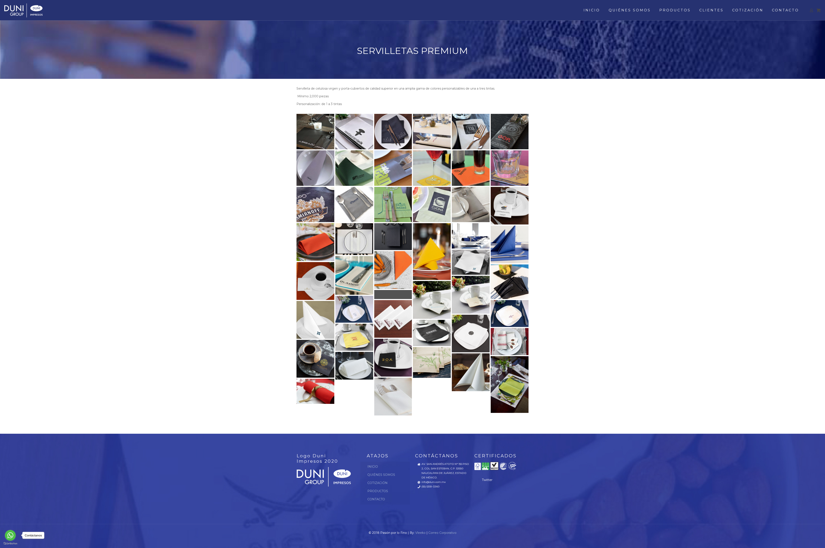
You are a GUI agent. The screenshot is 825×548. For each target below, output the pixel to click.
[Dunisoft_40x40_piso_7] (470, 333)
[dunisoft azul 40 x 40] (470, 236)
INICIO (372, 467)
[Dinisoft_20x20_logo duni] (509, 205)
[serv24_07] (509, 168)
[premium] (470, 372)
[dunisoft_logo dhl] (354, 337)
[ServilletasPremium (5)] (470, 131)
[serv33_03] (393, 204)
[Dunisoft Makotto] (470, 262)
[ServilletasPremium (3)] (393, 131)
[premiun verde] (509, 384)
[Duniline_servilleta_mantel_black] (393, 236)
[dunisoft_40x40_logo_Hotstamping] (509, 313)
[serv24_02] (432, 168)
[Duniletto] (354, 239)
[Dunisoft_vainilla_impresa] (432, 362)
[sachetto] (393, 396)
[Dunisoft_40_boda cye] (354, 309)
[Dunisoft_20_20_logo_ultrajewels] (315, 281)
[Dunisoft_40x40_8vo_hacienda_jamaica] (393, 319)
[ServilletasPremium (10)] (393, 168)
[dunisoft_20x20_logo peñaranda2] (393, 294)
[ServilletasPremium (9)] (354, 168)
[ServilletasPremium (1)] (315, 131)
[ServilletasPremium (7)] (315, 168)
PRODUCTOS (377, 491)
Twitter (487, 480)
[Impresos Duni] (23, 10)
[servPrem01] (470, 204)
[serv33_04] (432, 204)
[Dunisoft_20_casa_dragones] (432, 300)
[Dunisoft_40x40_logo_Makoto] (315, 319)
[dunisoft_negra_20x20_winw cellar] (315, 358)
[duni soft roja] (315, 242)
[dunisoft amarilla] (432, 251)
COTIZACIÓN (377, 483)
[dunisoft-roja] (315, 391)
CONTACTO (376, 499)
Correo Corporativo (442, 533)
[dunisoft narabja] (393, 270)
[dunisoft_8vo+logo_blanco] (354, 275)
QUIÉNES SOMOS (381, 475)
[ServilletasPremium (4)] (432, 131)
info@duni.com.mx (434, 482)
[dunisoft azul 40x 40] (509, 244)
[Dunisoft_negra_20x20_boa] (393, 358)
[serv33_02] (354, 204)
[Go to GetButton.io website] (10, 543)
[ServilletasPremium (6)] (509, 131)
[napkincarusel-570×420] (354, 365)
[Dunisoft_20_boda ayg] (470, 294)
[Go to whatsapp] (10, 535)
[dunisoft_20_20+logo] (509, 282)
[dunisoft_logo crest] (432, 333)
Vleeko (420, 533)
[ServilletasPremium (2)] (354, 131)
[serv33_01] (315, 204)
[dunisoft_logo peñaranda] (509, 341)
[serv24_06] (470, 168)
